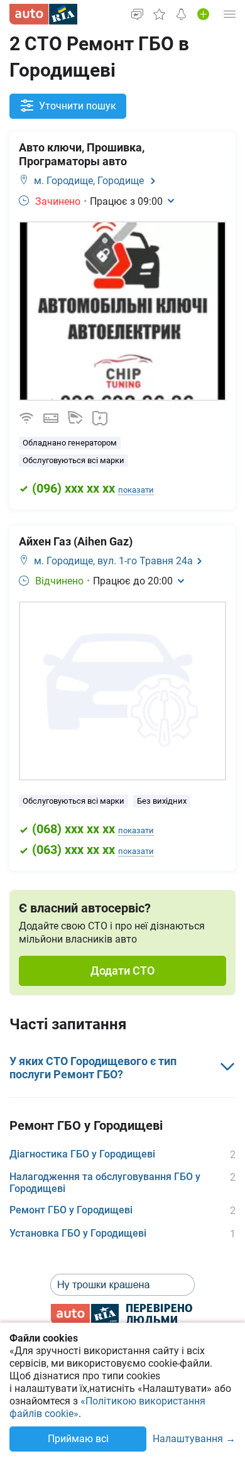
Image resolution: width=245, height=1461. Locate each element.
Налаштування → (194, 1439)
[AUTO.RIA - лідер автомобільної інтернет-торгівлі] (43, 14)
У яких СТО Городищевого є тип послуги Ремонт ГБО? (93, 1067)
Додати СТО (122, 970)
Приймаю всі (78, 1439)
